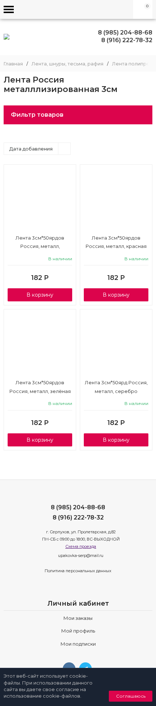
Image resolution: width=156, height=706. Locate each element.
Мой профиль (78, 631)
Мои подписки (78, 644)
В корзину (39, 295)
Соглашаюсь (130, 696)
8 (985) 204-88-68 (125, 32)
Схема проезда (80, 546)
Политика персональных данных (78, 570)
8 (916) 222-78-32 (126, 40)
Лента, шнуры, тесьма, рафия (67, 63)
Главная (13, 63)
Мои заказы (78, 618)
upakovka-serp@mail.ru (80, 555)
